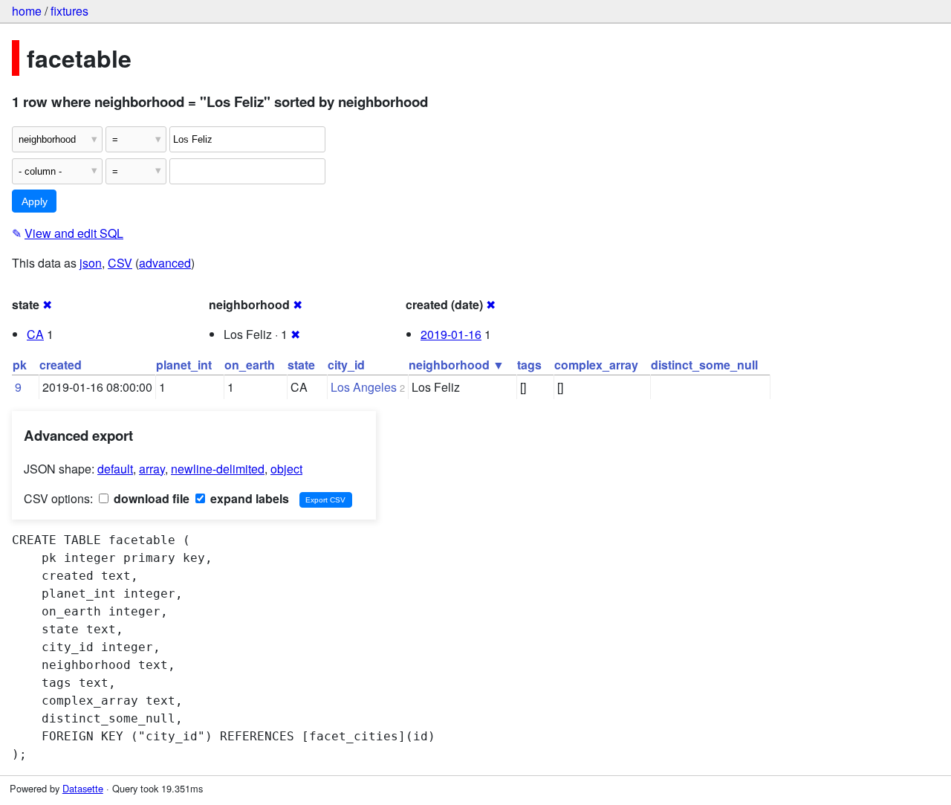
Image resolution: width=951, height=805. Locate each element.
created (60, 364)
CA (35, 334)
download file (150, 498)
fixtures (69, 10)
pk (20, 364)
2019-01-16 (451, 334)
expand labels (248, 498)
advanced (165, 262)
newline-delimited (217, 468)
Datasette (82, 788)
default (115, 468)
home (27, 10)
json (90, 262)
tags (529, 364)
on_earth (249, 364)
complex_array (596, 364)
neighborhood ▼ (456, 364)
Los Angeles (364, 386)
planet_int (184, 364)
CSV (120, 262)
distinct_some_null (704, 364)
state (301, 364)
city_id (346, 364)
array (152, 468)
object (286, 468)
